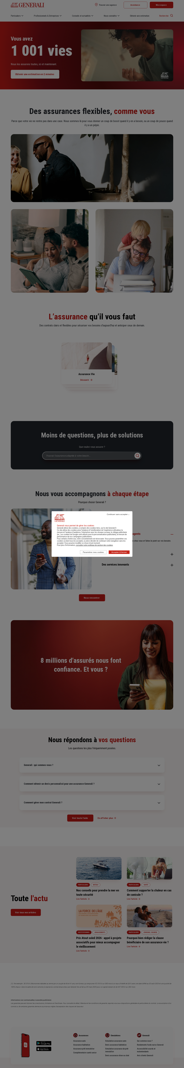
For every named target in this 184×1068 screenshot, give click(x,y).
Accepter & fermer (119, 552)
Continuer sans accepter (117, 514)
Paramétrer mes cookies (93, 552)
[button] (94, 545)
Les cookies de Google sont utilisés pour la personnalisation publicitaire (88, 534)
